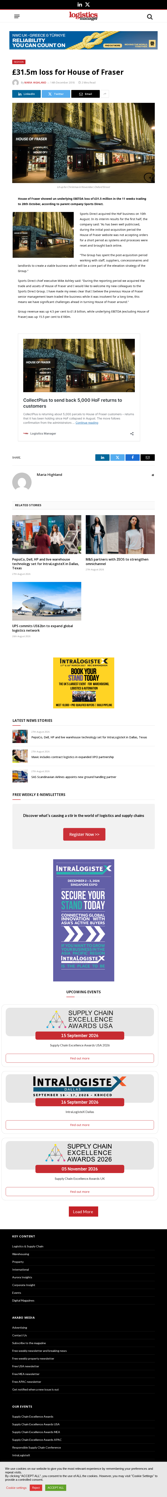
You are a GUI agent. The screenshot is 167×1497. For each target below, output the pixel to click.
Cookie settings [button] (16, 1487)
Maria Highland (35, 82)
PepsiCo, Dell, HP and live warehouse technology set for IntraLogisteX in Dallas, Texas (45, 564)
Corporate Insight (23, 1285)
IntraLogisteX (21, 1455)
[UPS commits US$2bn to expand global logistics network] (46, 601)
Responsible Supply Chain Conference (36, 1447)
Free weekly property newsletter (33, 1358)
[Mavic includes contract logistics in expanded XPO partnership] (20, 756)
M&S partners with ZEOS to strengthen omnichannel (117, 561)
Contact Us (19, 1335)
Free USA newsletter (25, 1366)
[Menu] (17, 16)
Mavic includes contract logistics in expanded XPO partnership (72, 757)
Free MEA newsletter (26, 1374)
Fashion (19, 61)
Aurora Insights (22, 1277)
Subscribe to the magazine (29, 1343)
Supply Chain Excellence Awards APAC (37, 1439)
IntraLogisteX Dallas (80, 1112)
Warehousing (20, 1254)
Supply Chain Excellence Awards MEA (36, 1432)
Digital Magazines (23, 1300)
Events (16, 1292)
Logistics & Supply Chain (27, 1246)
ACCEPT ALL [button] (56, 1487)
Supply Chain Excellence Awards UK (80, 1178)
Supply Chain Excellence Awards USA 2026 (80, 1045)
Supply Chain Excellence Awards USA (36, 1424)
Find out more (80, 1058)
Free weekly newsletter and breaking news (39, 1350)
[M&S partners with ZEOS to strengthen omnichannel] (120, 534)
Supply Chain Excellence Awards (32, 1416)
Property (18, 1261)
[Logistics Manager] (83, 16)
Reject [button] (36, 1487)
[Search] (149, 16)
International (20, 1269)
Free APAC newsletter (26, 1381)
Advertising (19, 1327)
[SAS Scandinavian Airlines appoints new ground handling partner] (20, 776)
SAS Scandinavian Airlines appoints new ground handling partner (73, 777)
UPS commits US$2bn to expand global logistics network (42, 628)
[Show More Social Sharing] (105, 94)
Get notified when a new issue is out (35, 1389)
